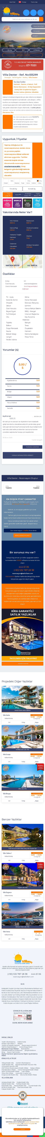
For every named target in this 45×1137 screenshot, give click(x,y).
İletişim (20, 1047)
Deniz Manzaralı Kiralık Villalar (28, 1073)
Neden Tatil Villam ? (8, 1047)
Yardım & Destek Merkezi (11, 1048)
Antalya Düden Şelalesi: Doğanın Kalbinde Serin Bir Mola (21, 1002)
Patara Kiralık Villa (20, 1089)
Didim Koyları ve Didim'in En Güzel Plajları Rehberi (20, 1006)
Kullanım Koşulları (29, 1123)
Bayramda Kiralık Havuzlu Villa (26, 1068)
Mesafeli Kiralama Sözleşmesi (12, 1054)
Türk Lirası (7, 194)
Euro (18, 194)
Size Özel (12, 2)
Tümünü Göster (32, 449)
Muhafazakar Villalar (9, 1073)
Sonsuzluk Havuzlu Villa (10, 1069)
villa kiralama (29, 971)
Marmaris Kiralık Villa (24, 1090)
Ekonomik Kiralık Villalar (28, 1078)
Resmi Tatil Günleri (13, 1055)
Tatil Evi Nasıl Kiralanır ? (9, 1050)
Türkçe (24, 2)
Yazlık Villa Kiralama (8, 1045)
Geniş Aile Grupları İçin (23, 1076)
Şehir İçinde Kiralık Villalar (10, 1074)
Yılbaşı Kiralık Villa (8, 1066)
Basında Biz (25, 1052)
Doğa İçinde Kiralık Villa (10, 1078)
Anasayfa (7, 77)
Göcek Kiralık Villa (34, 1089)
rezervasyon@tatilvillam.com (22, 576)
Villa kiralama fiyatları (12, 591)
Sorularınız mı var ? (22, 538)
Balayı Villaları (35, 1071)
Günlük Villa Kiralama (23, 1066)
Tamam (22, 1129)
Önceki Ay (13, 189)
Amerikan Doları (27, 194)
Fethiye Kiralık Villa (22, 1087)
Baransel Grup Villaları (10, 1052)
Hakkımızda (21, 1045)
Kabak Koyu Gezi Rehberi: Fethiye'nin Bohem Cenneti (21, 1004)
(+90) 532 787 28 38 (24, 572)
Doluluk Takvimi (37, 717)
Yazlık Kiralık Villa (7, 1068)
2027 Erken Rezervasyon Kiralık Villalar (15, 1071)
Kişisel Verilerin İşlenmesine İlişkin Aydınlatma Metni (19, 1058)
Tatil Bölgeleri (16, 77)
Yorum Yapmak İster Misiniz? (22, 457)
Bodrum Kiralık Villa (8, 1090)
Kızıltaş (24, 77)
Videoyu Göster (23, 55)
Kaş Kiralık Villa (7, 1089)
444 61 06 (24, 569)
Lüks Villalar (26, 1074)
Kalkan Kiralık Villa (8, 1087)
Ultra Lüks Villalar (7, 1076)
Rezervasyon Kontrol (29, 1048)
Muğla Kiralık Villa (23, 1085)
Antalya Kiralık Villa (8, 1085)
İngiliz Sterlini (37, 194)
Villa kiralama (10, 579)
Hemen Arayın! (23, 666)
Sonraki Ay (32, 189)
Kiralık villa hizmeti (9, 970)
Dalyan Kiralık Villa (8, 1092)
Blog (3, 1055)
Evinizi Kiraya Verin (26, 1050)
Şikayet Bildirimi (30, 1054)
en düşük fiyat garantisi (20, 506)
